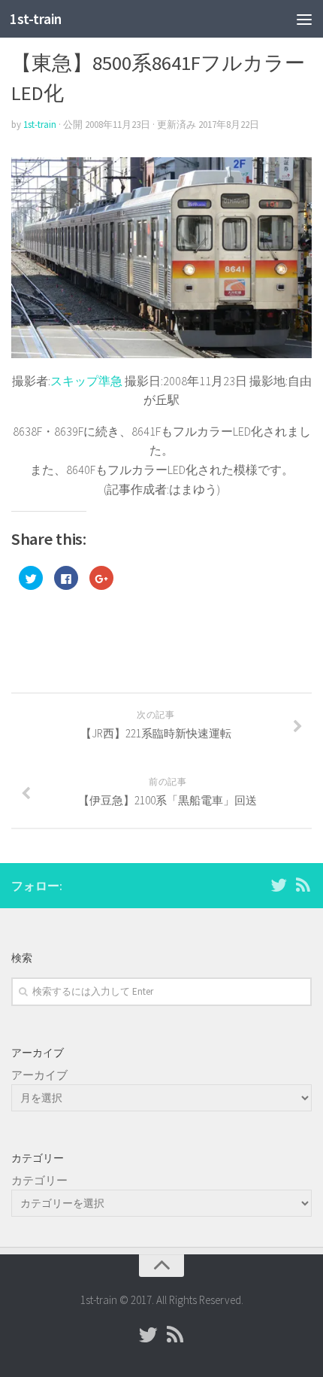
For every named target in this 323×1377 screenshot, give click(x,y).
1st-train (36, 19)
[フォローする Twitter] (279, 885)
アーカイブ (39, 1075)
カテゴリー (39, 1180)
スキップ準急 (86, 380)
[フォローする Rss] (303, 885)
